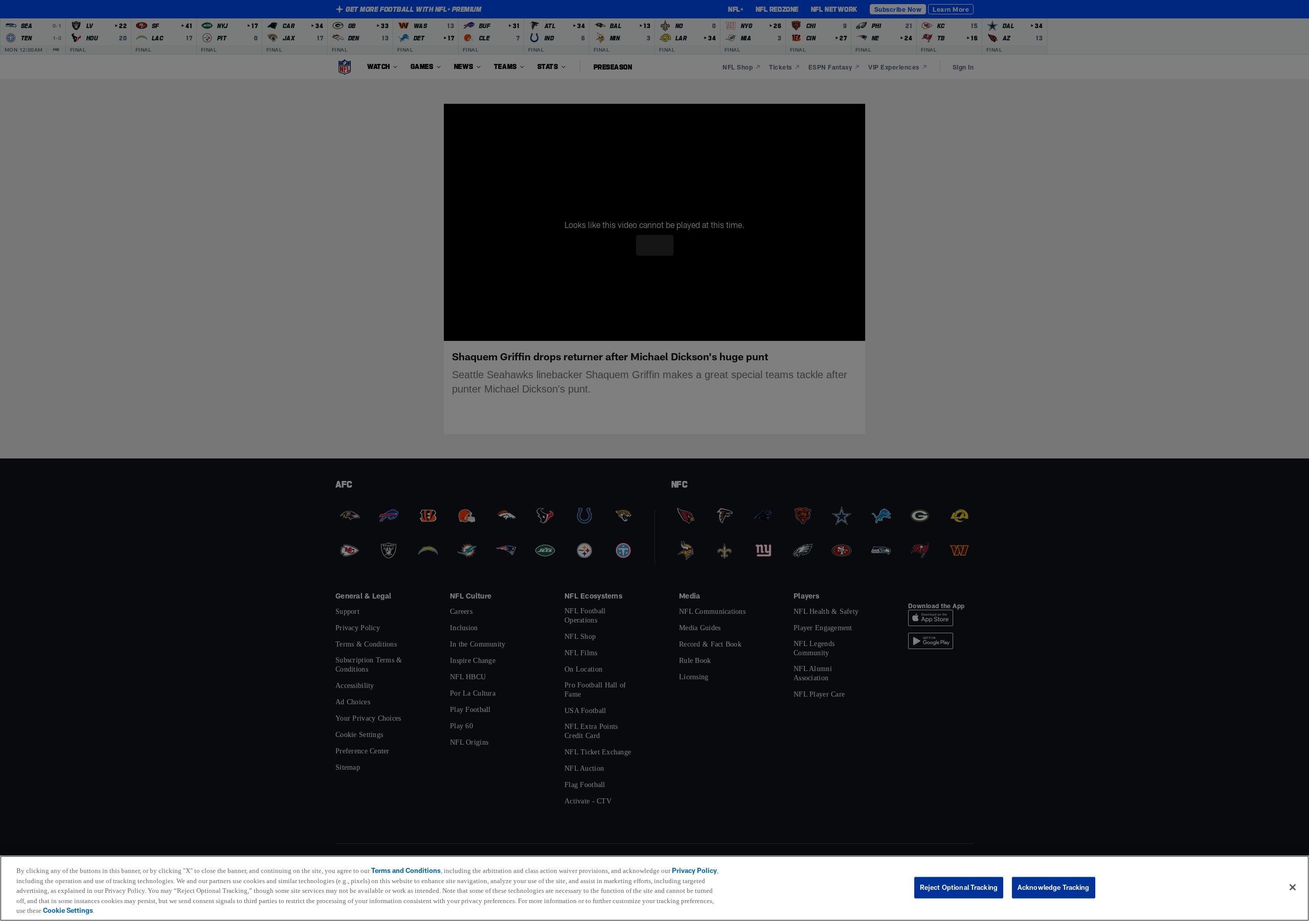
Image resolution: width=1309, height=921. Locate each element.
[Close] (1292, 888)
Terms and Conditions (411, 870)
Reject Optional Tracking (959, 887)
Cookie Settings (178, 910)
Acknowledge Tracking (1054, 887)
